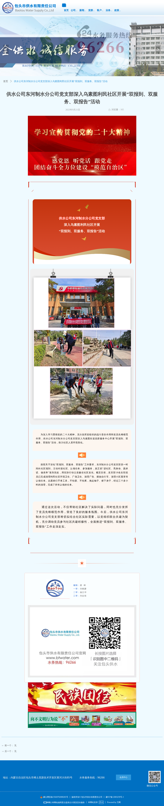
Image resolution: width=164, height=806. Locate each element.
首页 (5, 81)
